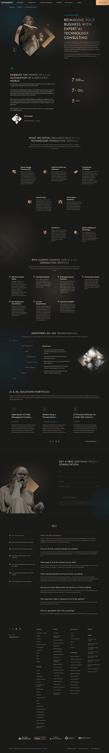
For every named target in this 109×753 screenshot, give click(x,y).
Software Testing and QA (58, 654)
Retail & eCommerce (31, 356)
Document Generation (41, 697)
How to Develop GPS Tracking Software (94, 665)
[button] (50, 441)
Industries (39, 629)
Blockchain (39, 694)
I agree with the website (69, 497)
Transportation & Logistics (42, 633)
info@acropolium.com (14, 637)
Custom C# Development (76, 662)
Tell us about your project (79, 486)
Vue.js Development (74, 693)
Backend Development (41, 720)
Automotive (39, 650)
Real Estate (24, 373)
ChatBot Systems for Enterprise (41, 685)
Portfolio (90, 629)
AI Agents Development (58, 678)
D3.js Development (74, 667)
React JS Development (75, 687)
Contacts (72, 647)
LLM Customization (57, 667)
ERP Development (40, 717)
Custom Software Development (57, 636)
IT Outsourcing (56, 657)
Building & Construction (41, 644)
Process (72, 635)
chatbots (22, 177)
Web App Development (58, 640)
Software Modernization (41, 709)
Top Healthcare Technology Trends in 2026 (93, 652)
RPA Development (57, 690)
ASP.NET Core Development (76, 659)
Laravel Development (75, 679)
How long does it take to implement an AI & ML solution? (22, 573)
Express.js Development (75, 673)
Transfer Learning (57, 684)
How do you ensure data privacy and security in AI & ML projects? (23, 565)
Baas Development (40, 712)
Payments (38, 692)
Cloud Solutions (40, 676)
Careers (72, 641)
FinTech (26, 351)
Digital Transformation (58, 664)
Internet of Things (40, 706)
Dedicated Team (57, 645)
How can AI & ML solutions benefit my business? (22, 542)
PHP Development (74, 684)
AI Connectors (56, 675)
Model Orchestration (58, 681)
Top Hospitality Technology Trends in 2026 (93, 648)
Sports (14, 378)
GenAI (55, 236)
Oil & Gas (38, 641)
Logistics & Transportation (27, 345)
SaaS (37, 700)
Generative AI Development (59, 687)
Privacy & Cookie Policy (83, 748)
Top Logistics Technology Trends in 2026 (93, 644)
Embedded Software (40, 714)
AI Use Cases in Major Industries (92, 640)
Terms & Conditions (95, 748)
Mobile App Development (59, 643)
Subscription (56, 633)
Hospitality (39, 635)
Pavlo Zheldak (28, 116)
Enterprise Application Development (41, 727)
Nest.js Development (75, 682)
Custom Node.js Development (76, 664)
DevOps (38, 703)
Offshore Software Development (57, 661)
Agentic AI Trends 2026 (92, 671)
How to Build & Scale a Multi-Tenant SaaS (93, 661)
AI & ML (38, 670)
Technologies (74, 652)
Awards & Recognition (75, 638)
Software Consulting (57, 651)
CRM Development (40, 723)
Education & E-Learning (32, 362)
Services (55, 629)
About (72, 633)
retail (39, 210)
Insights (89, 635)
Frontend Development (41, 679)
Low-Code (39, 682)
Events (38, 658)
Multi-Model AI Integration (59, 670)
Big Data (38, 673)
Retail (38, 655)
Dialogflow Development (75, 670)
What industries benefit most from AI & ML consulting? (21, 556)
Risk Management (40, 647)
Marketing (38, 661)
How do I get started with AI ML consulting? (21, 581)
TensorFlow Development (75, 690)
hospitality (49, 210)
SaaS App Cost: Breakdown (93, 668)
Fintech (38, 653)
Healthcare (15, 340)
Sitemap (45, 748)
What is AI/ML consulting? (18, 535)
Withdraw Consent (71, 748)
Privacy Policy (73, 497)
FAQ (71, 644)
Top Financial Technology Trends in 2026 (93, 657)
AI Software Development (59, 672)
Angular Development (75, 656)
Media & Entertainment (30, 367)
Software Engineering (58, 648)
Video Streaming (40, 689)
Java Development (74, 676)
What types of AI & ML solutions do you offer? (22, 549)
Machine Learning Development (57, 693)
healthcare (43, 210)
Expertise (39, 666)
